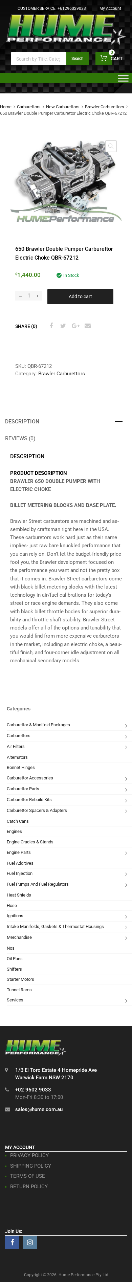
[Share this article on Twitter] (62, 326)
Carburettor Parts (23, 788)
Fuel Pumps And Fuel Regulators (38, 884)
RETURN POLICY (29, 1187)
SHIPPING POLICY (30, 1166)
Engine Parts (19, 852)
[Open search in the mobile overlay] (50, 58)
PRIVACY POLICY (29, 1155)
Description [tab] (22, 421)
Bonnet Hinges (21, 767)
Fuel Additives (20, 863)
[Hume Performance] (66, 43)
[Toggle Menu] (123, 80)
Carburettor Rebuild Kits (29, 799)
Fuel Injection (19, 873)
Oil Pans (15, 958)
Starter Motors (20, 979)
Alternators (17, 757)
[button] (111, 146)
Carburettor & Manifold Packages (38, 724)
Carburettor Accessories (30, 777)
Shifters (14, 969)
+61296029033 (72, 8)
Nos (11, 948)
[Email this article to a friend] (86, 326)
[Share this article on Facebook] (50, 326)
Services (15, 999)
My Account (110, 8)
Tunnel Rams (19, 989)
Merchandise (19, 937)
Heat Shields (19, 895)
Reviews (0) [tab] (20, 438)
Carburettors (29, 106)
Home (6, 106)
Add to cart (80, 296)
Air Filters (16, 746)
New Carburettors (63, 106)
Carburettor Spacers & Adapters (37, 810)
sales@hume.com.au (39, 1109)
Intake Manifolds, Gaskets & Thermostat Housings (55, 926)
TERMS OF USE (27, 1176)
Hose (12, 905)
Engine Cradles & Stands (30, 841)
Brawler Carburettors (104, 106)
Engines (14, 831)
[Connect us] (12, 1242)
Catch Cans (18, 821)
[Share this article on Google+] (74, 326)
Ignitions (15, 915)
